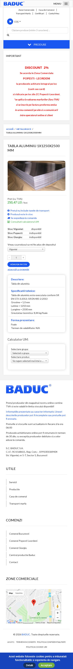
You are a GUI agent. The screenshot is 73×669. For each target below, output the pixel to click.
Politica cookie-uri (36, 647)
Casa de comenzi (18, 496)
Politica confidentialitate (51, 642)
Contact (13, 562)
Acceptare (46, 665)
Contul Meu (54, 13)
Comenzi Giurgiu (18, 547)
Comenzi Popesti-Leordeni (23, 540)
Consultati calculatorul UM (25, 221)
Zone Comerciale (26, 10)
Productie (14, 489)
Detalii (29, 665)
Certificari (39, 13)
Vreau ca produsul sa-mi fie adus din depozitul (32, 244)
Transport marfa (17, 503)
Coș (16, 21)
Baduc (26, 634)
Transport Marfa (23, 13)
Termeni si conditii (26, 642)
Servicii (13, 482)
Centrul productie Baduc (22, 555)
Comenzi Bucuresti (19, 533)
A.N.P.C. (11, 642)
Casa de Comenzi (46, 10)
